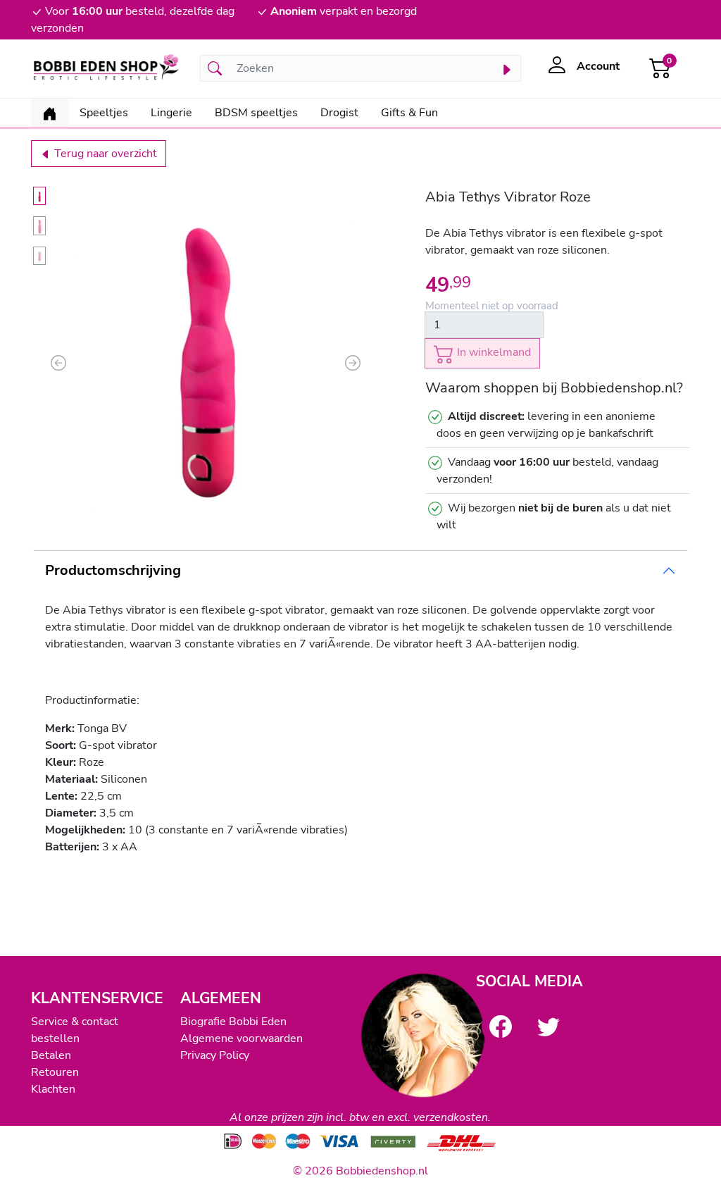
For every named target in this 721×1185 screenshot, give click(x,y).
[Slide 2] (39, 225)
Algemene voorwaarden (241, 1038)
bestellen (55, 1038)
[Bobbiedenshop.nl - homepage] (107, 69)
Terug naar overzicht (104, 153)
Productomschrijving (113, 570)
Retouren (55, 1072)
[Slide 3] (39, 256)
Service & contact (74, 1021)
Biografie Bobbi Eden (233, 1021)
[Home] (50, 113)
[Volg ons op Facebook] (501, 1026)
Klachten (53, 1089)
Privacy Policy (214, 1055)
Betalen (51, 1055)
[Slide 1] (39, 196)
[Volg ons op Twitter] (548, 1026)
